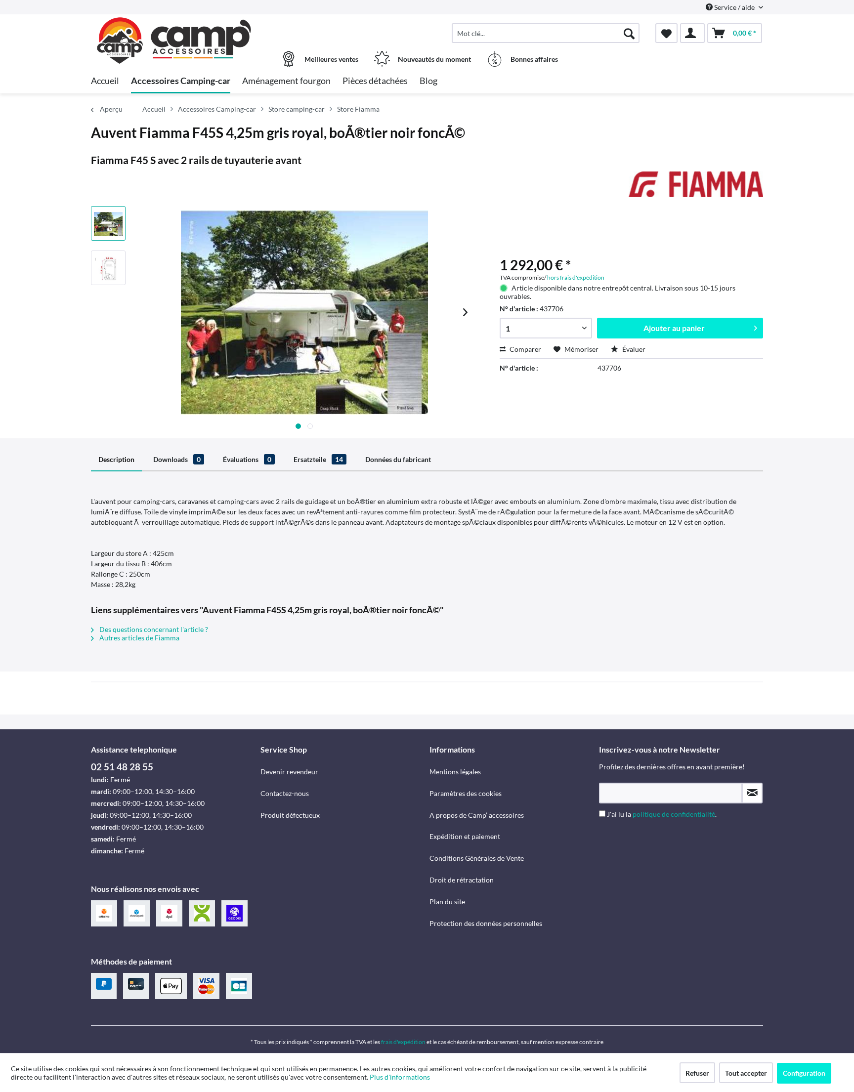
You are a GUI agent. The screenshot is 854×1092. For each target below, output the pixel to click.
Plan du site (447, 901)
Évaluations (247, 459)
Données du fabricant (398, 459)
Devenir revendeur (289, 771)
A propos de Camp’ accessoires (476, 815)
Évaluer (633, 349)
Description (116, 459)
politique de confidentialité (674, 814)
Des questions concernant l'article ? (153, 629)
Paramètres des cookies (465, 793)
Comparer (524, 349)
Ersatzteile (318, 459)
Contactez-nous (284, 793)
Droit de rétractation (461, 880)
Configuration (804, 1073)
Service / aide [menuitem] (734, 7)
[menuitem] (546, 33)
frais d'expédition (403, 1042)
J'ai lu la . (662, 814)
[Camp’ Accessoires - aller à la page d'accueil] (174, 28)
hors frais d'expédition (575, 277)
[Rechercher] (629, 33)
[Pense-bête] (666, 33)
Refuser (697, 1073)
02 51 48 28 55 (122, 766)
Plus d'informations (400, 1077)
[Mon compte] (692, 33)
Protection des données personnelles (485, 923)
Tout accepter (746, 1073)
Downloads (177, 459)
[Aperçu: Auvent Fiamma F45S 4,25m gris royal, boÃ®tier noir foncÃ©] (108, 223)
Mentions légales (455, 771)
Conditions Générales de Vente (476, 858)
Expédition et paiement (464, 836)
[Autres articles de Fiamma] (696, 188)
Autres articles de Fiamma (138, 637)
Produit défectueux (290, 815)
